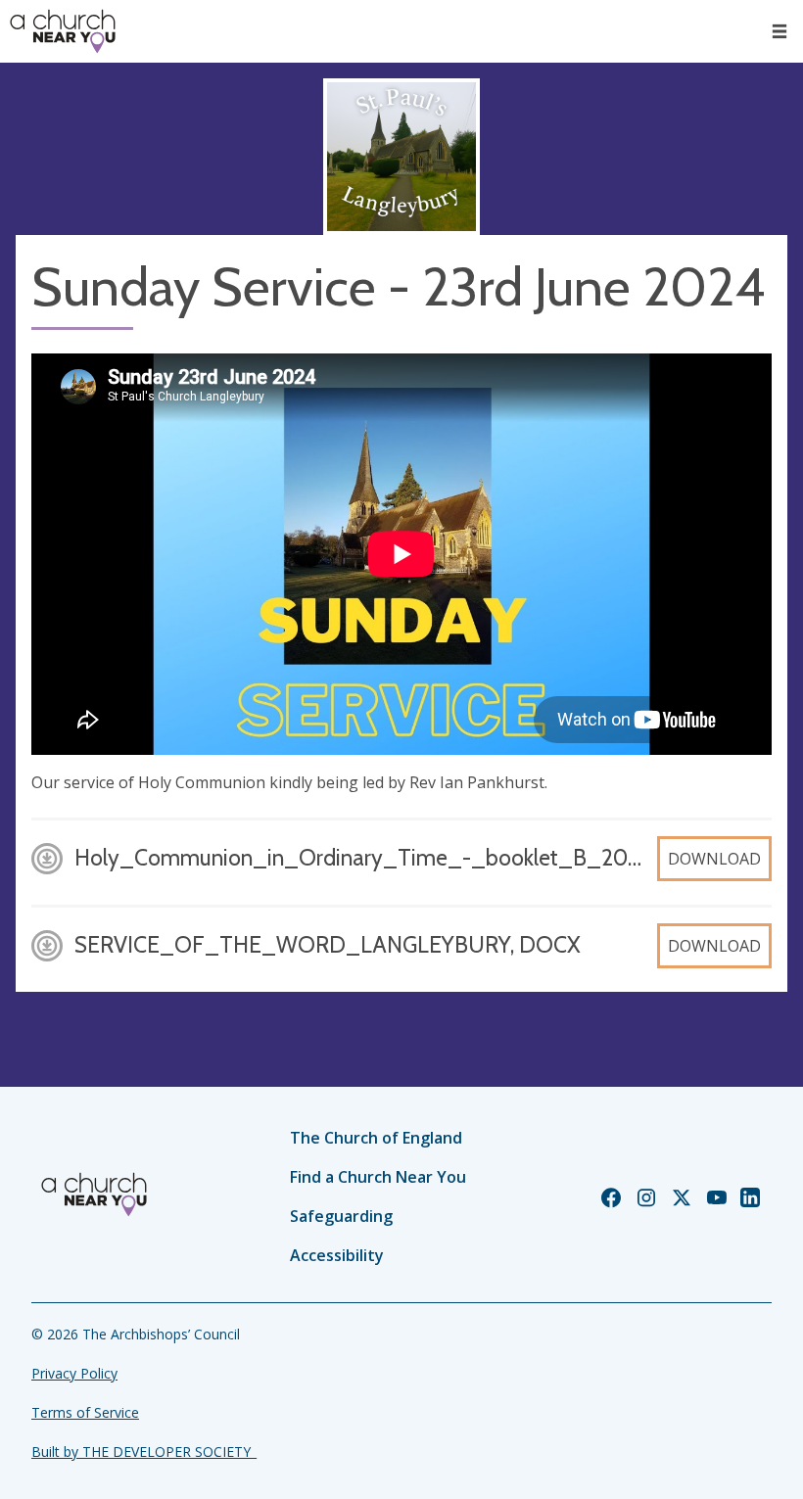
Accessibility (337, 1255)
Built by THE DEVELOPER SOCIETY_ (144, 1451)
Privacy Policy (74, 1373)
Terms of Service (85, 1412)
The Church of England (376, 1137)
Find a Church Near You (378, 1177)
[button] (779, 31)
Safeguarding (341, 1216)
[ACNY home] (62, 31)
